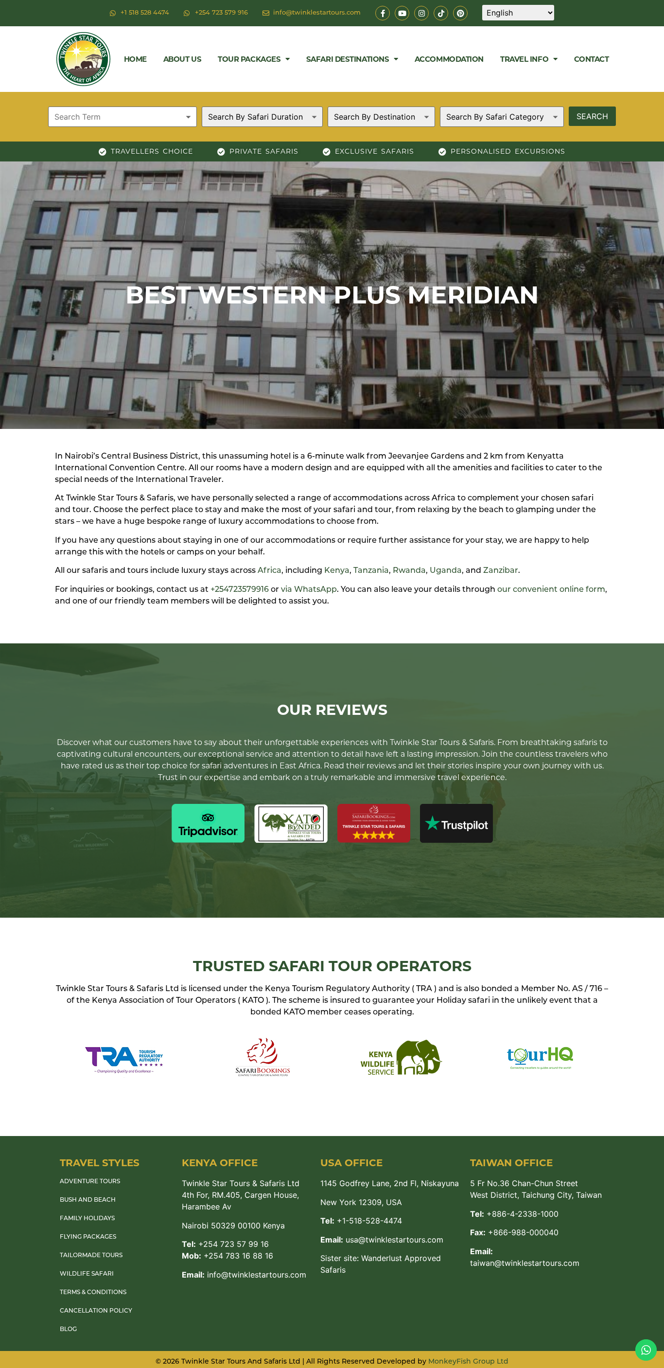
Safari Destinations (347, 59)
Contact (591, 59)
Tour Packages (249, 59)
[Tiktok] (441, 13)
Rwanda (409, 571)
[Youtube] (402, 13)
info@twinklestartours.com (244, 1274)
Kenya (336, 571)
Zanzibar (500, 571)
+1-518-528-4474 (361, 1221)
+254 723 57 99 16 (225, 1244)
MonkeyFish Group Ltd (468, 1362)
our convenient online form (551, 590)
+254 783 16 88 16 (227, 1256)
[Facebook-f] (382, 13)
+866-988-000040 (514, 1232)
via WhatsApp (309, 590)
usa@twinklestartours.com (381, 1239)
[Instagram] (421, 13)
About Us (182, 59)
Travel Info (524, 59)
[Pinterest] (460, 13)
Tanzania (371, 571)
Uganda (446, 571)
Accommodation (449, 59)
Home (135, 59)
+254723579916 (239, 590)
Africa (269, 571)
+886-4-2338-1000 (514, 1214)
